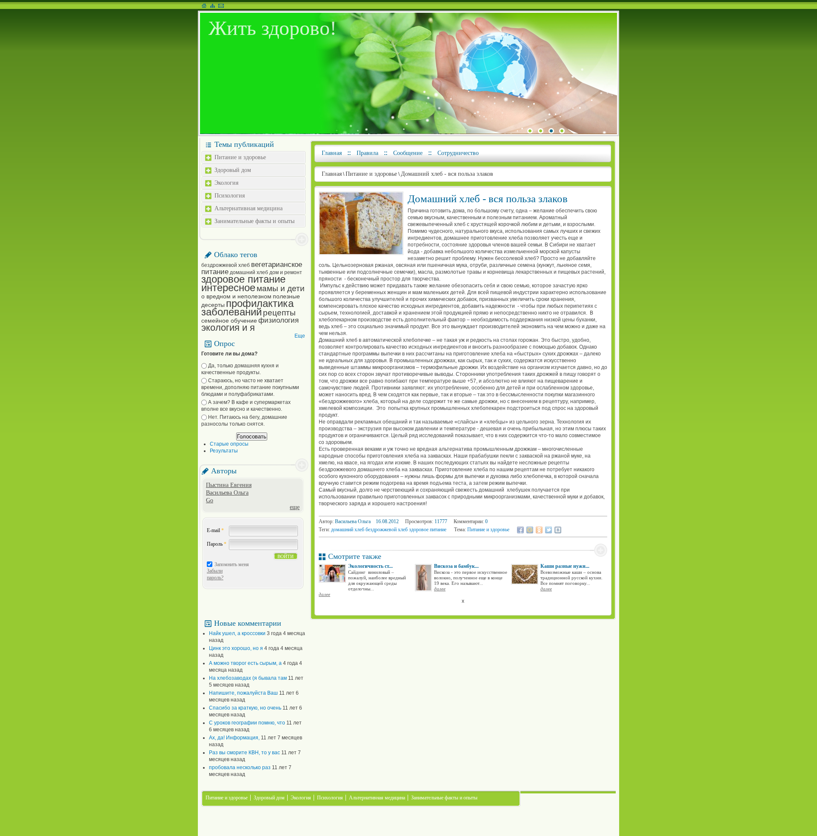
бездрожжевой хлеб (225, 265)
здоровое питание (243, 279)
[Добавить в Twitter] (548, 530)
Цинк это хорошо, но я (236, 648)
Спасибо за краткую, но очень (245, 708)
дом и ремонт (285, 272)
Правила (367, 153)
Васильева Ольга (227, 493)
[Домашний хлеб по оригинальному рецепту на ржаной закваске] (361, 253)
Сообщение (408, 153)
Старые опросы (229, 444)
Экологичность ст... (370, 566)
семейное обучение (229, 320)
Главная (332, 153)
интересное (228, 287)
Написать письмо (221, 5)
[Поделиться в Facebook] (520, 530)
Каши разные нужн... (564, 566)
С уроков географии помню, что (247, 723)
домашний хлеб (249, 272)
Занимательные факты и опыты (254, 221)
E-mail (215, 530)
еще (295, 507)
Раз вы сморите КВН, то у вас (244, 753)
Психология (229, 195)
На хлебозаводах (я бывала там (248, 678)
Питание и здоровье (240, 157)
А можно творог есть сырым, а (245, 663)
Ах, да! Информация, (234, 738)
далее (324, 594)
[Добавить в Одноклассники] (539, 530)
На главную (204, 5)
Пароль (216, 544)
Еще (299, 336)
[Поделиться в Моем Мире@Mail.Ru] (529, 530)
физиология (278, 320)
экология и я (228, 327)
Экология (226, 183)
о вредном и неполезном (236, 296)
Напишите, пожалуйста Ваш (243, 693)
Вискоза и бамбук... (456, 566)
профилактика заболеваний (247, 308)
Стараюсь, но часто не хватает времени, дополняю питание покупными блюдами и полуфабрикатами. (250, 387)
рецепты (279, 312)
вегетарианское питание (251, 268)
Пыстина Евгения (228, 485)
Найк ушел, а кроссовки (237, 633)
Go (209, 500)
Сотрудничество (458, 153)
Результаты (224, 451)
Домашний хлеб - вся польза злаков (447, 174)
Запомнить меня (231, 564)
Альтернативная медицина (248, 208)
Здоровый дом (232, 170)
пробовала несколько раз (240, 767)
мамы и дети (281, 288)
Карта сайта (212, 5)
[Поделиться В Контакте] (557, 530)
